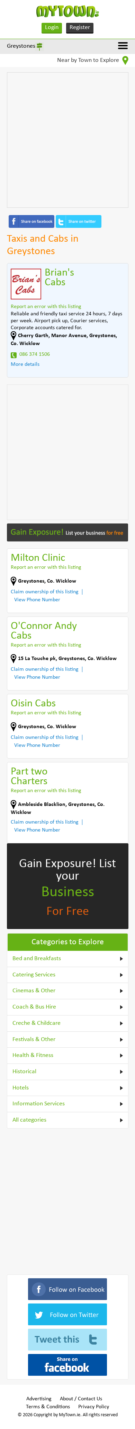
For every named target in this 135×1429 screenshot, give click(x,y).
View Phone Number (37, 600)
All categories (29, 1120)
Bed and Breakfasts (36, 958)
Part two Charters (29, 777)
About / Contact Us (81, 1399)
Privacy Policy (93, 1407)
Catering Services (33, 975)
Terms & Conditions (48, 1407)
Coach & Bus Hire (34, 1007)
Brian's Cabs (59, 278)
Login (51, 27)
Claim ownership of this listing (45, 592)
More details (25, 364)
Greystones (21, 46)
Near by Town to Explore (88, 60)
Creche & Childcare (36, 1023)
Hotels (20, 1088)
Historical (24, 1071)
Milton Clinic (38, 558)
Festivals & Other (33, 1039)
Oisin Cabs (33, 703)
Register (80, 27)
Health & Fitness (32, 1055)
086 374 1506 (34, 354)
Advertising (39, 1399)
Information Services (38, 1104)
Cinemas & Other (33, 990)
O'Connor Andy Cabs (44, 631)
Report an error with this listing (46, 306)
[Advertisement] (67, 140)
